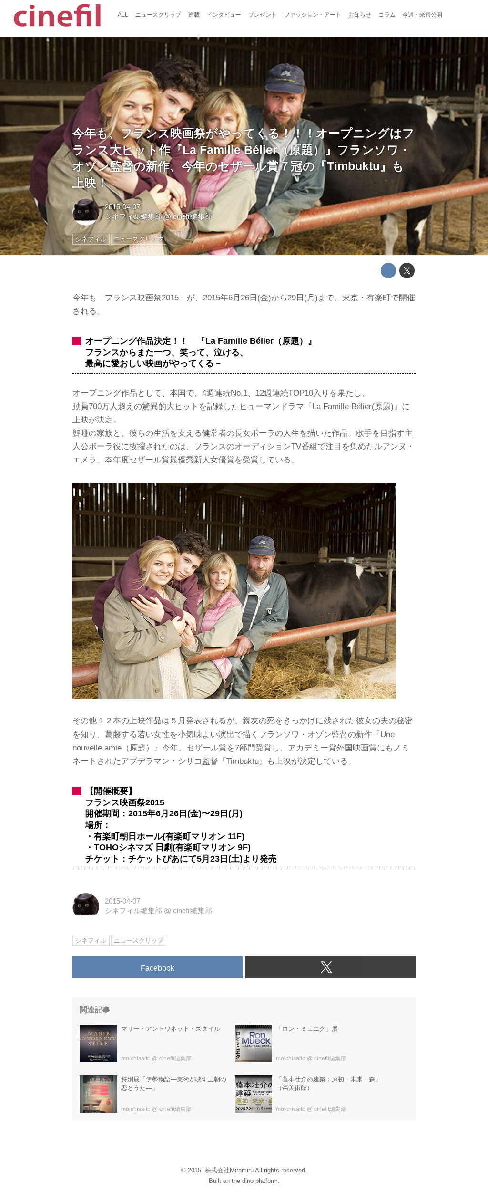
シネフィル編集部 (133, 216)
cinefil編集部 (192, 216)
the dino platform (255, 1180)
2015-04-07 (122, 207)
